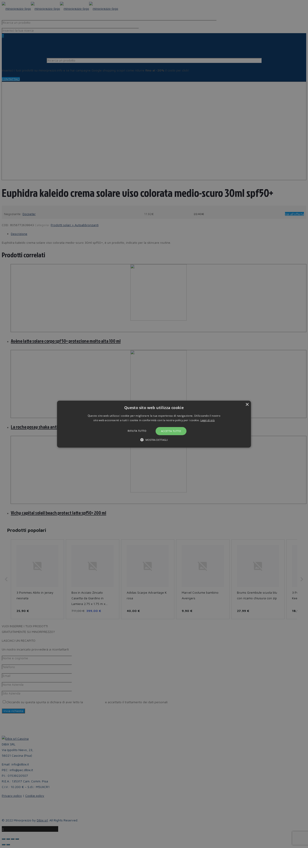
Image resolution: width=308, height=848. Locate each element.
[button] (154, 423)
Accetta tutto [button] (171, 431)
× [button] (247, 404)
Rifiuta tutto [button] (137, 430)
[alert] (154, 424)
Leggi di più (207, 420)
